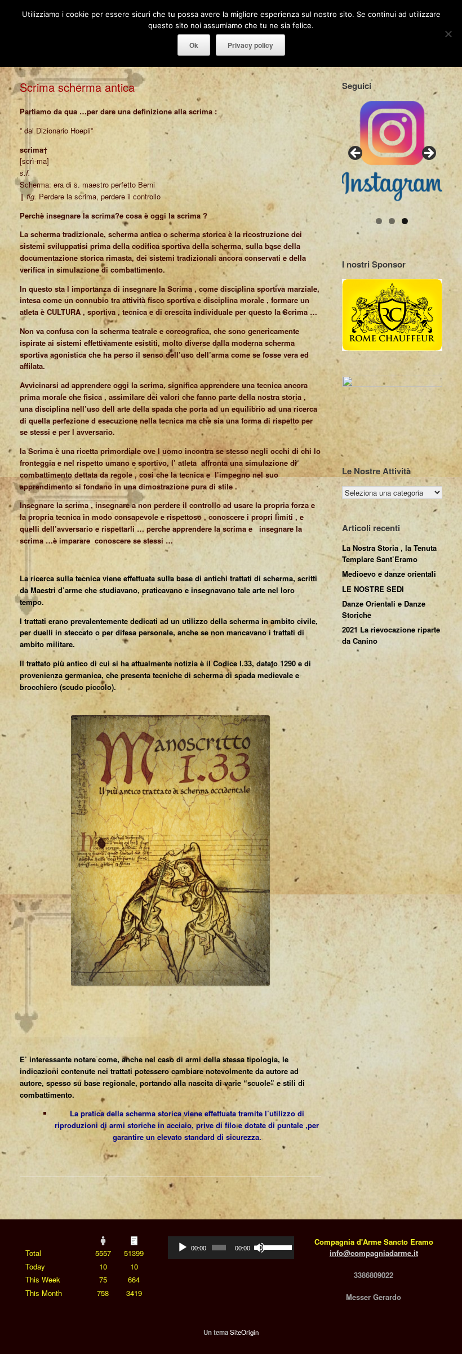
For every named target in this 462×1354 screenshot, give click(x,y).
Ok (193, 45)
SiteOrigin (244, 1332)
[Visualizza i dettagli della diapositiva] (392, 151)
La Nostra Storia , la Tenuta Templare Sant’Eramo (389, 553)
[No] (448, 33)
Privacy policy (250, 45)
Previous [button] (356, 153)
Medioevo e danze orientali (389, 573)
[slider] (276, 1246)
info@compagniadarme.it (374, 1253)
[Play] (182, 1247)
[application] (231, 1247)
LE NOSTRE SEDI (373, 589)
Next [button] (428, 153)
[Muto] (259, 1247)
